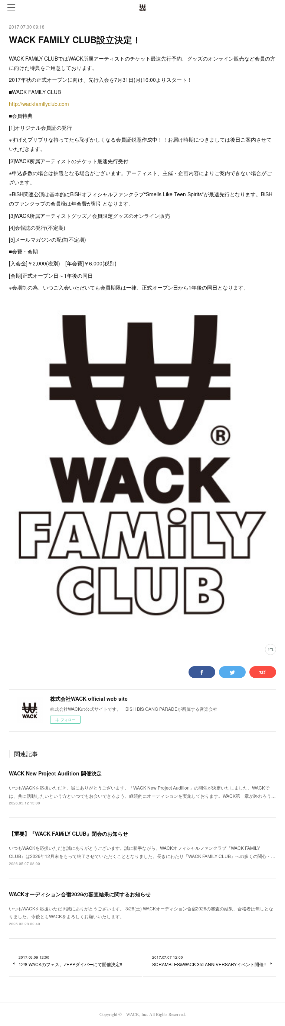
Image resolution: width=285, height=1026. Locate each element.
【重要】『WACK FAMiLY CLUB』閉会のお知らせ (68, 833)
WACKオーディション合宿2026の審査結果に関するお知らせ (80, 894)
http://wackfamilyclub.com (39, 103)
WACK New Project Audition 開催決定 (55, 773)
